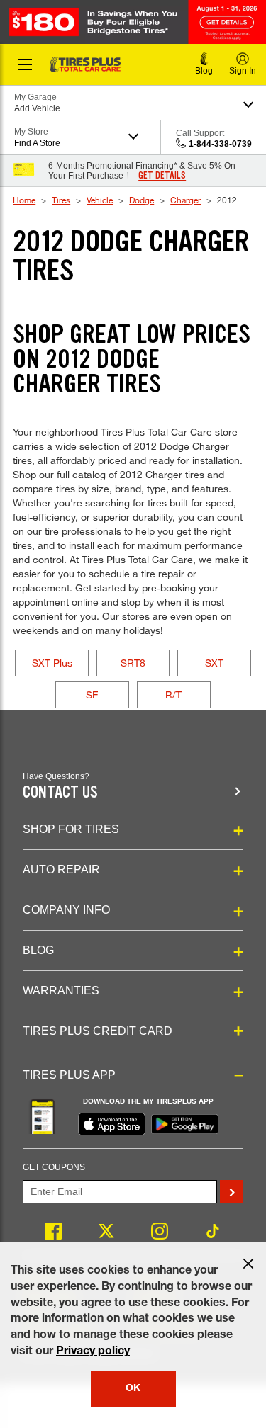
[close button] (248, 1264)
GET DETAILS (162, 176)
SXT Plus (52, 663)
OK (133, 1389)
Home (24, 199)
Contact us (60, 792)
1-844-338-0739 (220, 144)
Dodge (141, 199)
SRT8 (133, 663)
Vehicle (100, 199)
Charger (185, 199)
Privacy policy (93, 1352)
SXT (214, 663)
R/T (173, 694)
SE (92, 694)
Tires (61, 199)
